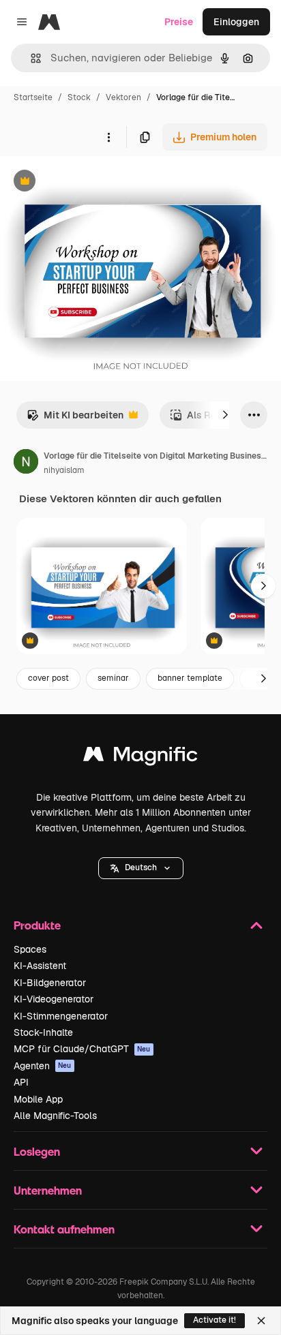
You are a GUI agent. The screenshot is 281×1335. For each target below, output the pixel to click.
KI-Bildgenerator (50, 983)
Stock (79, 97)
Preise (178, 22)
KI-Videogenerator (53, 999)
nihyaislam (64, 470)
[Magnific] (140, 757)
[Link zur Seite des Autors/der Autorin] (26, 463)
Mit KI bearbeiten (75, 419)
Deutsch (141, 867)
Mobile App (38, 1099)
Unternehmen (48, 1190)
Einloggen (236, 22)
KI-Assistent (40, 966)
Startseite (33, 97)
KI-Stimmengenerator (61, 1016)
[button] (140, 868)
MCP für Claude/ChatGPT (82, 1049)
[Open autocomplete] (30, 58)
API (21, 1082)
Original (87, 182)
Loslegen (37, 1151)
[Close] (261, 1321)
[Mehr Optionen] (108, 137)
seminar (113, 678)
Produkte (37, 925)
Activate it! (214, 1320)
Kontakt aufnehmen (64, 1229)
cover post (48, 678)
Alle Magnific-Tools (55, 1115)
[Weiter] (225, 415)
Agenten (43, 1066)
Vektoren (123, 97)
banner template (190, 678)
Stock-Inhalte (43, 1032)
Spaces (30, 949)
